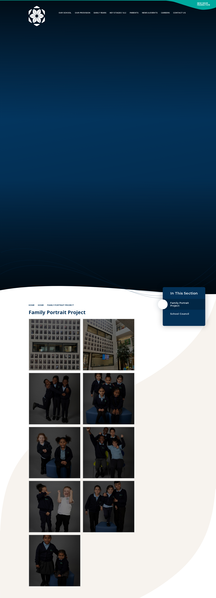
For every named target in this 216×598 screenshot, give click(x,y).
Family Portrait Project (60, 305)
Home (31, 305)
